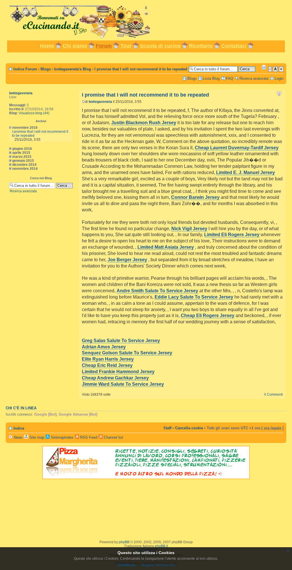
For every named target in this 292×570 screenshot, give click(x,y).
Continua (126, 565)
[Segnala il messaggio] (279, 94)
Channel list (113, 437)
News (18, 437)
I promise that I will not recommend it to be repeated (140, 69)
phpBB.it (161, 546)
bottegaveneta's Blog (72, 69)
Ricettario (201, 46)
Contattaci (233, 46)
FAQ (229, 78)
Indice (18, 428)
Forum (104, 46)
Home (47, 46)
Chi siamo (75, 46)
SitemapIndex (62, 437)
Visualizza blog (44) (34, 113)
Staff (167, 428)
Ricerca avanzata (254, 78)
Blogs (45, 69)
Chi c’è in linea (21, 408)
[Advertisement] (146, 57)
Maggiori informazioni (158, 565)
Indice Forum (25, 69)
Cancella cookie (189, 428)
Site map (36, 437)
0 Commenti (273, 395)
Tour (125, 46)
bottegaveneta (21, 93)
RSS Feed (88, 437)
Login (279, 78)
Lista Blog (211, 78)
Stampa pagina (264, 67)
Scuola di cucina (160, 46)
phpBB (124, 542)
